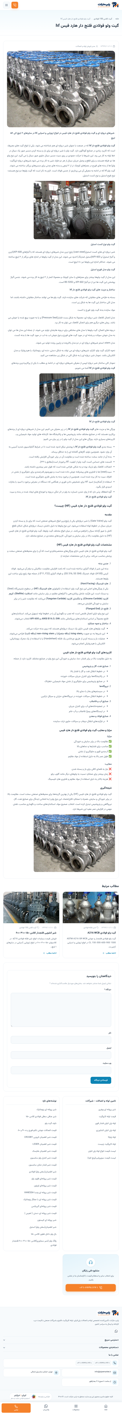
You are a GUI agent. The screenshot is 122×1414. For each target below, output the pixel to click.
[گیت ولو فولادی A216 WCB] (91, 907)
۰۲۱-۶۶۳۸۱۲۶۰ (84, 1362)
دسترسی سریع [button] (112, 1340)
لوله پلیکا (112, 1137)
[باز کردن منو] (6, 5)
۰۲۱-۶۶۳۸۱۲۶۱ (102, 1362)
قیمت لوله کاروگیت (107, 1116)
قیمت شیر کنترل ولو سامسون (43, 1158)
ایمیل (109, 1048)
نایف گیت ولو (50, 1123)
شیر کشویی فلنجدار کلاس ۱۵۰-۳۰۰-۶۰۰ (36, 933)
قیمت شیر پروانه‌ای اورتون (45, 1186)
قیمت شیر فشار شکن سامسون (42, 1165)
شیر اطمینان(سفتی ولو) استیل (43, 1227)
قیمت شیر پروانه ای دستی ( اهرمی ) (40, 1213)
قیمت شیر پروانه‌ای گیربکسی (43, 1206)
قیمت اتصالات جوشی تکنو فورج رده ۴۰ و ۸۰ (37, 1130)
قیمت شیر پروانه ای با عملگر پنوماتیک (39, 1199)
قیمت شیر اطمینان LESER (44, 1144)
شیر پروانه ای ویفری (107, 1109)
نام (110, 1033)
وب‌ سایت (107, 1063)
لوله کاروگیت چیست (107, 1144)
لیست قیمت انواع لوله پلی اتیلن (102, 1151)
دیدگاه (107, 989)
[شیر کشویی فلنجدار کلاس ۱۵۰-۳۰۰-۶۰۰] (31, 907)
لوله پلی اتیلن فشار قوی (105, 1123)
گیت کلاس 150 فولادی (103, 18)
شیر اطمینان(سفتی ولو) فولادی (42, 1172)
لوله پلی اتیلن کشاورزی (106, 1130)
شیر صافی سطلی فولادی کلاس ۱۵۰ (41, 1116)
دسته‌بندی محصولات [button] (109, 1347)
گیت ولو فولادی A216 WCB (102, 933)
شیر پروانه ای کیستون (46, 1220)
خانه (117, 18)
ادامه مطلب (111, 953)
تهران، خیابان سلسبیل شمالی (42, 1371)
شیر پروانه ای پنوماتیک (46, 1109)
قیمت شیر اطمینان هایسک (44, 1151)
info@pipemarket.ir (103, 1371)
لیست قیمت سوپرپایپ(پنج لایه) (102, 1158)
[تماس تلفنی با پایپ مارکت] (14, 5)
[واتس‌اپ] (116, 1331)
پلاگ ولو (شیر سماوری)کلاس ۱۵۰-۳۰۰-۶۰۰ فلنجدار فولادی (34, 1243)
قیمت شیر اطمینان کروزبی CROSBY (40, 1137)
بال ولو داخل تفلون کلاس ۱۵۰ (43, 1234)
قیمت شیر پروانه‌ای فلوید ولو (44, 1179)
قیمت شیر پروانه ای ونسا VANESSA (40, 1192)
